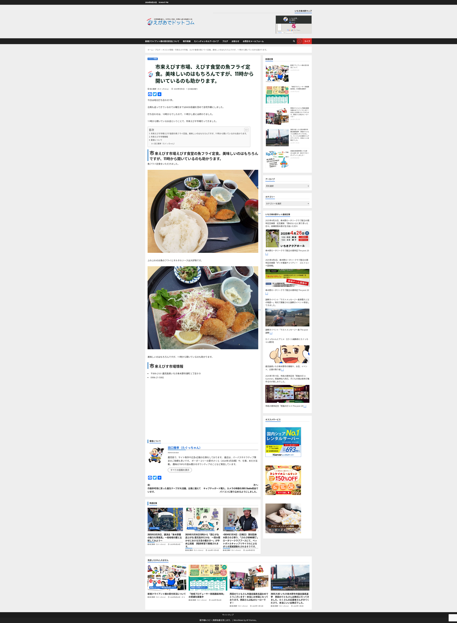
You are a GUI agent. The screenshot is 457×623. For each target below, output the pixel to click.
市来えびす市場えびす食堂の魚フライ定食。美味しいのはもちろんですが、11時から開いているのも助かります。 (199, 133)
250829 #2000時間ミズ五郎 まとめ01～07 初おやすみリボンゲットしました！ (299, 153)
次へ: (230, 488)
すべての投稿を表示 (179, 470)
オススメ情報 (152, 59)
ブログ (225, 41)
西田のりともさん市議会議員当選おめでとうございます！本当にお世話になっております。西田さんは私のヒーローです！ (299, 112)
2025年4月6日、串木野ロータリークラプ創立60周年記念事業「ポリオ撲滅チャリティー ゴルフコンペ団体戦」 (287, 375)
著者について (156, 140)
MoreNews (238, 620)
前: (174, 488)
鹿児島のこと (236, 587)
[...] (271, 253)
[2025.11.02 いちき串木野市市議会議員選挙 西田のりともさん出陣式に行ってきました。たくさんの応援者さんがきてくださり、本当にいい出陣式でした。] (290, 578)
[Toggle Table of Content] (245, 130)
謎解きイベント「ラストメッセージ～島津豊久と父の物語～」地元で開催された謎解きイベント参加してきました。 (287, 223)
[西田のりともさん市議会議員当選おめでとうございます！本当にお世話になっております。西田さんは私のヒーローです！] (249, 578)
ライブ (307, 41)
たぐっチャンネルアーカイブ (206, 41)
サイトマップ (228, 614)
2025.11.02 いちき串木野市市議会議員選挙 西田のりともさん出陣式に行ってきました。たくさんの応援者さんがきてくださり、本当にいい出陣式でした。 (299, 134)
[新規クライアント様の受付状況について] (167, 578)
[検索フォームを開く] (294, 41)
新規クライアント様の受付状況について (162, 41)
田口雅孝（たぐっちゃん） (160, 89)
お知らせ (235, 41)
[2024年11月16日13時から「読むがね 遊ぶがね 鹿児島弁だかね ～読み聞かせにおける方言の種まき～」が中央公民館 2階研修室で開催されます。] (203, 519)
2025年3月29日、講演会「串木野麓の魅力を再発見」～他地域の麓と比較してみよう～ (165, 537)
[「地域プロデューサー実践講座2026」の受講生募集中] (208, 578)
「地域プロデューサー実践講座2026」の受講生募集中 (299, 88)
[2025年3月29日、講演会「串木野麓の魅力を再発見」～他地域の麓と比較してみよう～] (165, 519)
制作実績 (187, 41)
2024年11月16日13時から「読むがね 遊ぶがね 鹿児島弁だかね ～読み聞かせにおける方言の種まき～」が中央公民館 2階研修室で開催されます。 (202, 540)
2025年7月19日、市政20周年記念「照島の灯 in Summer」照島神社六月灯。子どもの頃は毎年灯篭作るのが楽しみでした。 (287, 299)
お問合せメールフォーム (253, 41)
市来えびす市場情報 (159, 136)
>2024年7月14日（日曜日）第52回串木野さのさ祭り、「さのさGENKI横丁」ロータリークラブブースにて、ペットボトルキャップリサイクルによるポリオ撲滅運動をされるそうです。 (240, 540)
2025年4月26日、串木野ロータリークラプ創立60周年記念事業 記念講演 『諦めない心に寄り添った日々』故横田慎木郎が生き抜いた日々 (287, 336)
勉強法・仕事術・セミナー (199, 587)
